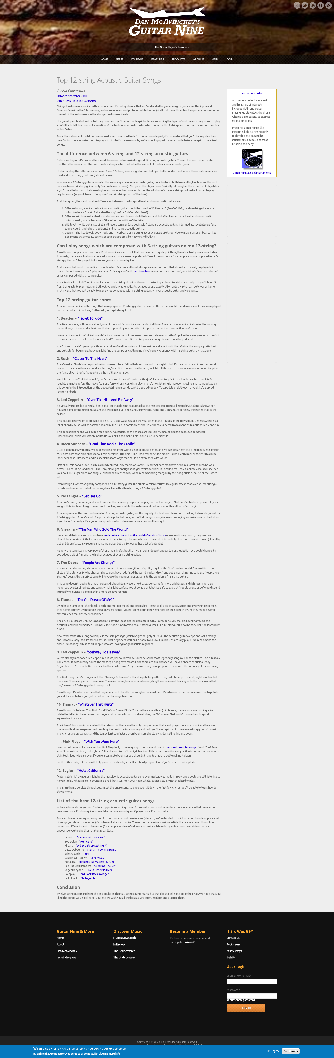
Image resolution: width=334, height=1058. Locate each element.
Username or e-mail (239, 975)
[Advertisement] (252, 210)
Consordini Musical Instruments (252, 172)
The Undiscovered (124, 957)
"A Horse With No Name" (91, 837)
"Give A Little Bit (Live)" (99, 870)
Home (104, 59)
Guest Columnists (86, 101)
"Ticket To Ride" (90, 318)
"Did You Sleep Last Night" (91, 845)
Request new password (241, 1000)
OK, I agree (273, 1051)
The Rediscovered (124, 950)
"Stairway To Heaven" (103, 652)
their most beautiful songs (180, 747)
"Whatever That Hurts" (96, 704)
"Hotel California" (91, 770)
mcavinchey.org (66, 957)
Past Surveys (234, 950)
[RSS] (328, 5)
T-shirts (231, 957)
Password (233, 990)
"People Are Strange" (98, 562)
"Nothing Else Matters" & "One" (97, 861)
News (119, 59)
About (60, 944)
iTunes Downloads (124, 937)
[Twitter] (304, 5)
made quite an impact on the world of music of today (135, 535)
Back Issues (234, 944)
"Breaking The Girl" (105, 865)
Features (157, 59)
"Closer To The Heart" (90, 358)
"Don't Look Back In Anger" (94, 874)
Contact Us (233, 937)
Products (179, 59)
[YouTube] (312, 5)
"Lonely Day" (97, 857)
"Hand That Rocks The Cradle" (112, 444)
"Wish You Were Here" (101, 741)
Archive (198, 59)
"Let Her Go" (92, 496)
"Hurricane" (86, 841)
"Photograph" (87, 878)
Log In (229, 59)
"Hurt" (86, 853)
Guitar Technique (66, 101)
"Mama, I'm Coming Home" (101, 849)
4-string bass (143, 271)
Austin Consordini (251, 93)
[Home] (167, 21)
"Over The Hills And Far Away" (110, 400)
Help (215, 59)
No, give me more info (107, 1053)
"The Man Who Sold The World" (103, 529)
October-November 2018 (72, 96)
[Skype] (320, 5)
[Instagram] (296, 5)
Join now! (189, 942)
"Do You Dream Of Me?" (95, 600)
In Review (119, 944)
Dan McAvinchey (67, 950)
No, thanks (291, 1051)
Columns (137, 59)
